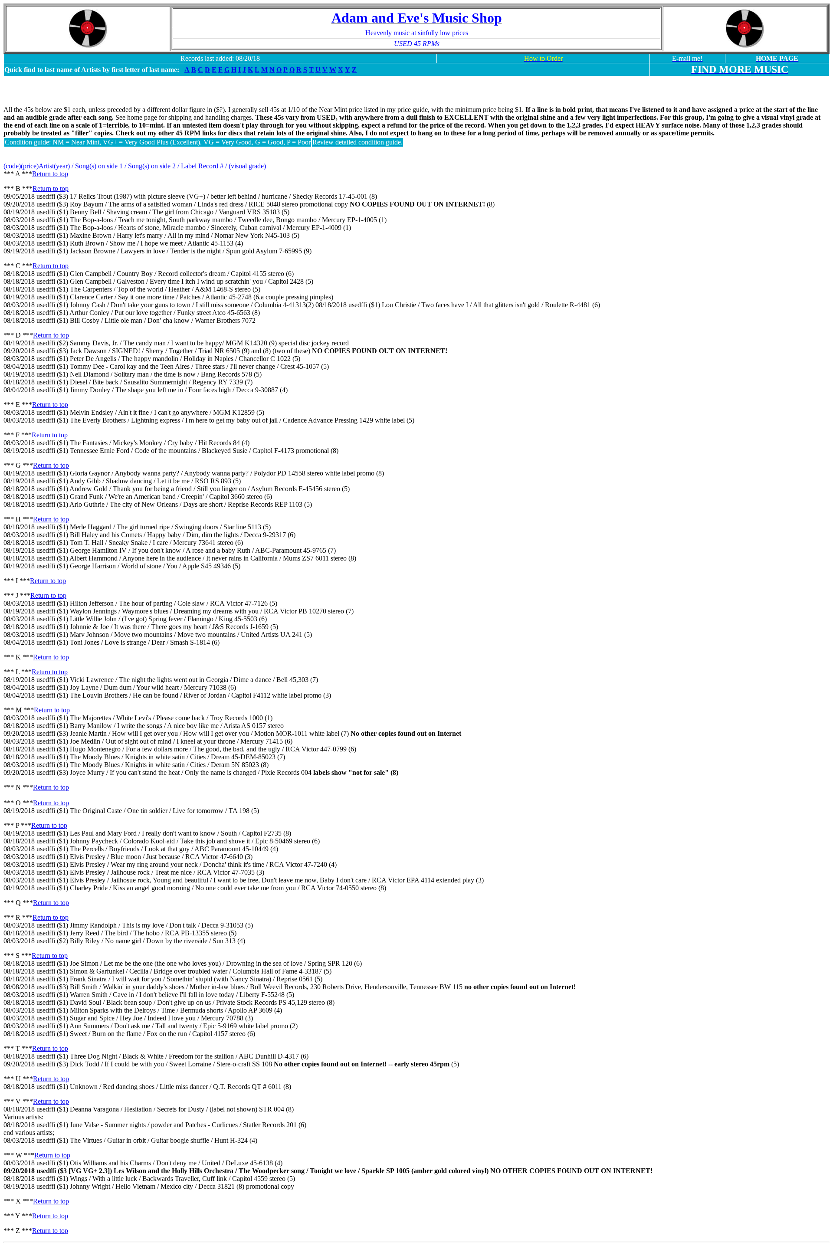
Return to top (50, 173)
